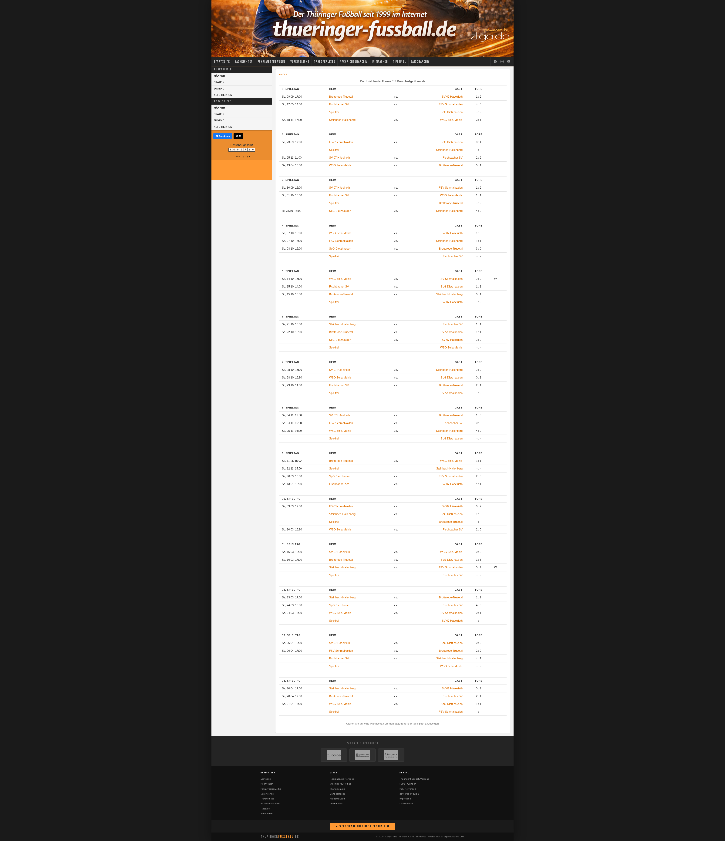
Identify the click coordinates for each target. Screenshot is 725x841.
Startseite (222, 62)
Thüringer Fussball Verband (414, 778)
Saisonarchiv (420, 62)
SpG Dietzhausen (452, 112)
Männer (219, 75)
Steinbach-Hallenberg (342, 119)
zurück (283, 74)
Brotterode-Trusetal (341, 96)
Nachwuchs (336, 803)
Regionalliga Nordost (342, 778)
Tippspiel (399, 62)
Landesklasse (337, 793)
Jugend (219, 88)
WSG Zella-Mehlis (451, 119)
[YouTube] (509, 62)
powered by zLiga (242, 156)
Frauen (219, 82)
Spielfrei (334, 112)
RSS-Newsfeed (408, 788)
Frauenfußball (337, 798)
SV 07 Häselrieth (452, 96)
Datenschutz (406, 803)
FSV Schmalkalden (451, 104)
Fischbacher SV (339, 104)
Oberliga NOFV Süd (340, 783)
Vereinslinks (299, 62)
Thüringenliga (337, 788)
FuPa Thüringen (408, 783)
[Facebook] (495, 62)
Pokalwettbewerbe (272, 62)
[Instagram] (502, 62)
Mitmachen (380, 62)
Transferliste (324, 62)
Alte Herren (223, 95)
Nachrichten (243, 62)
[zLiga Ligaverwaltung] (334, 755)
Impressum (406, 798)
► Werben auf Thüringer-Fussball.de (362, 826)
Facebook (224, 136)
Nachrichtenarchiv (354, 62)
